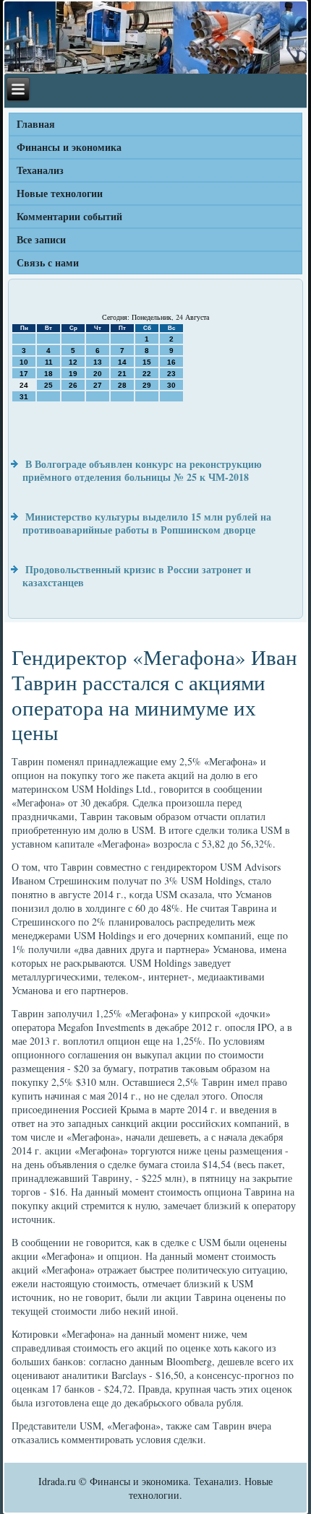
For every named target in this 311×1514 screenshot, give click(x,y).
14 (122, 362)
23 (171, 374)
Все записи (41, 239)
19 (73, 374)
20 (97, 374)
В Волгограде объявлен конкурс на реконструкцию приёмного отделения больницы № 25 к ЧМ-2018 (142, 470)
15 (146, 362)
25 (48, 385)
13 (97, 362)
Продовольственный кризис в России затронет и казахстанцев (136, 576)
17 (24, 374)
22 (146, 374)
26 (73, 385)
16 (171, 362)
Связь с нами (48, 262)
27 (97, 385)
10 (24, 362)
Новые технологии (60, 193)
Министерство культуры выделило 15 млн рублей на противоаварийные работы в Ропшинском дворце (146, 523)
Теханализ (40, 170)
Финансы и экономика (69, 147)
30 (171, 385)
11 (49, 362)
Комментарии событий (69, 216)
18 (48, 374)
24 (24, 385)
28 (122, 385)
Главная (36, 123)
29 (146, 385)
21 (122, 374)
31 (24, 397)
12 (73, 362)
